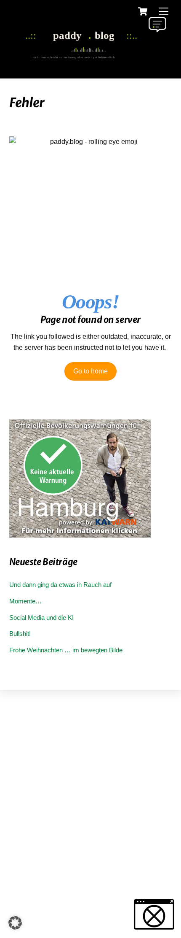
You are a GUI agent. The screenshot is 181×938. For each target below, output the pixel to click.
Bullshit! (20, 633)
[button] (15, 923)
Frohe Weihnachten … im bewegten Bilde (65, 650)
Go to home (90, 371)
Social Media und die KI (41, 617)
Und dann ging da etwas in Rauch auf (60, 584)
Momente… (25, 601)
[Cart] (142, 11)
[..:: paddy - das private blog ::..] (88, 56)
